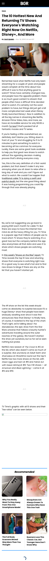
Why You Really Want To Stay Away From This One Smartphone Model (11, 503)
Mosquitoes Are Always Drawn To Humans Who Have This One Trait (36, 504)
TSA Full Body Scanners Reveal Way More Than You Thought (11, 541)
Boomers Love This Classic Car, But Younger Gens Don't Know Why (36, 541)
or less (13, 126)
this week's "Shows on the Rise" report (22, 255)
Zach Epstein (9, 39)
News (4, 11)
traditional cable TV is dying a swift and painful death (21, 180)
